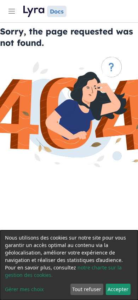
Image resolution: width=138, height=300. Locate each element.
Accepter (118, 289)
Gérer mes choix (24, 289)
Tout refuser (86, 289)
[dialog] (69, 265)
